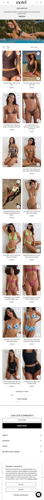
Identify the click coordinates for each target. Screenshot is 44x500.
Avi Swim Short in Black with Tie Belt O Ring (31, 382)
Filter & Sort (34, 47)
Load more (22, 399)
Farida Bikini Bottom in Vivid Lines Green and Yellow (31, 256)
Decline (20, 490)
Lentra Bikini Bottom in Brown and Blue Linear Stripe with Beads (11, 213)
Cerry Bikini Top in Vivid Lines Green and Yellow (11, 256)
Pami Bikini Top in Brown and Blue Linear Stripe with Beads (31, 170)
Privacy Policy (32, 479)
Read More (22, 16)
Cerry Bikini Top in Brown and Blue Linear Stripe (31, 212)
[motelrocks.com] (21, 2)
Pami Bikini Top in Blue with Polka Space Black (12, 340)
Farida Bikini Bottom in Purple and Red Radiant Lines (31, 298)
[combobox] (8, 2)
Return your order (11, 452)
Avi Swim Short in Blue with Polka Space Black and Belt (32, 340)
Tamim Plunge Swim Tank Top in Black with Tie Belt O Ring (12, 382)
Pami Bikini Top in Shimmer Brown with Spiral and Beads (11, 126)
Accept (20, 484)
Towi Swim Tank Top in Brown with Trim (31, 84)
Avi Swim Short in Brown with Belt (11, 84)
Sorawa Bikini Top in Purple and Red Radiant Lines (12, 298)
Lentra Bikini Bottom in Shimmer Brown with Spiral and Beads (32, 127)
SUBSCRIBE (22, 426)
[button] (18, 53)
